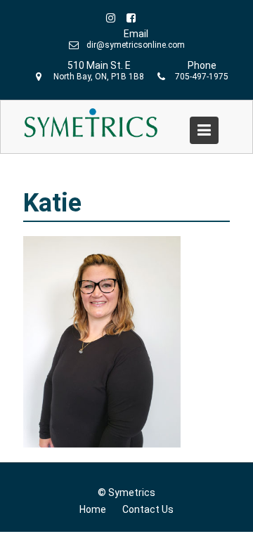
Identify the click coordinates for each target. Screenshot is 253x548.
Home (92, 509)
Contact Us (148, 509)
